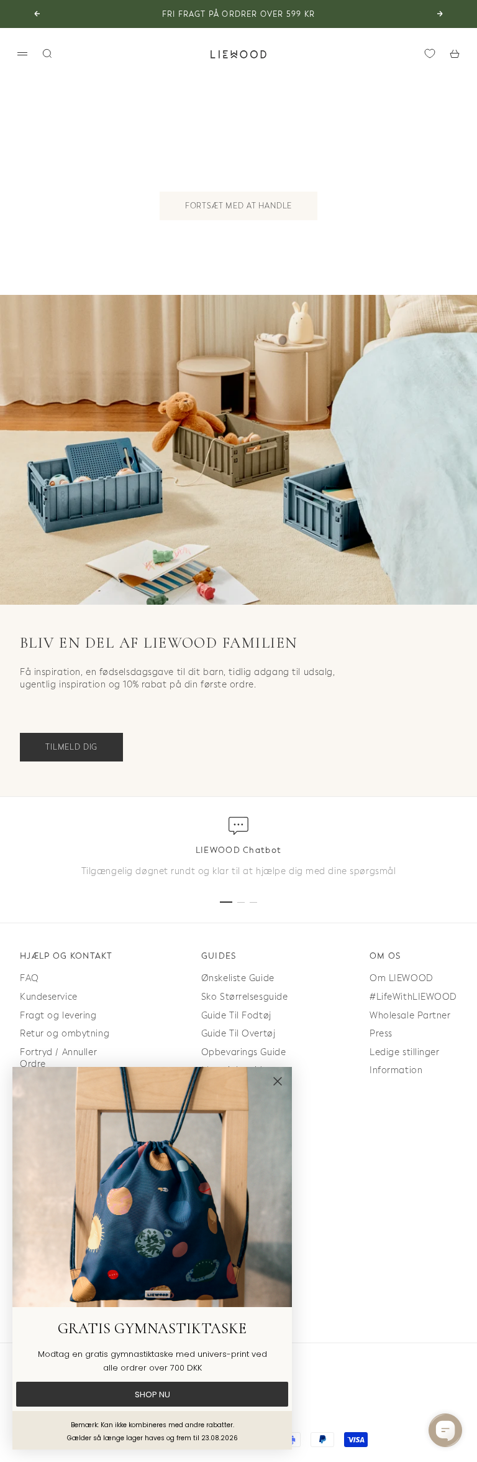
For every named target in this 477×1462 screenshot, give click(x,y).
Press (381, 1034)
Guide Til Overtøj (238, 1034)
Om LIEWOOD (402, 978)
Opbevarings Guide (243, 1052)
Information (396, 1070)
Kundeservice (49, 997)
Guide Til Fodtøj (236, 1016)
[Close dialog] (277, 1081)
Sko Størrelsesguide (244, 997)
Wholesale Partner (410, 1016)
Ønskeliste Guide (238, 978)
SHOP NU (152, 1394)
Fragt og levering (58, 1016)
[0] (430, 53)
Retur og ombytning (64, 1034)
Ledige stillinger (405, 1052)
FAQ (29, 978)
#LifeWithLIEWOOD (413, 997)
